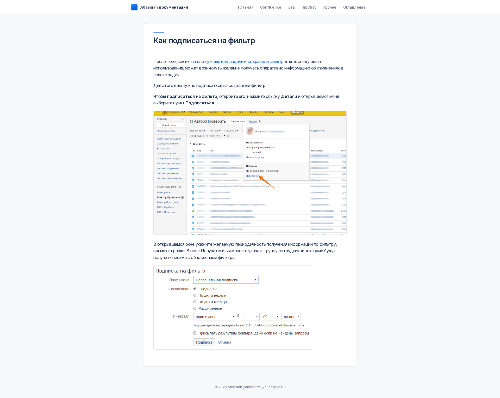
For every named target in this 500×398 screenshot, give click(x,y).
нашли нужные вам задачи (217, 61)
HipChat (309, 7)
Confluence (270, 7)
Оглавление (354, 7)
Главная (246, 7)
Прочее (329, 7)
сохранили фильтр (266, 61)
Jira (291, 7)
